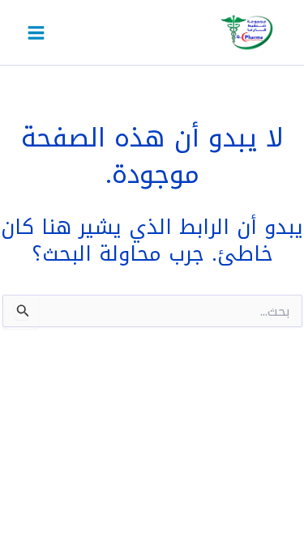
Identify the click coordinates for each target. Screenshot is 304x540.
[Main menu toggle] (36, 33)
